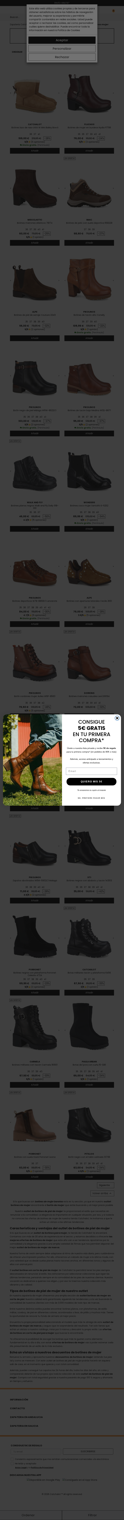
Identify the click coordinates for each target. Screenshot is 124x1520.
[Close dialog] (117, 718)
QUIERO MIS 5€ (91, 781)
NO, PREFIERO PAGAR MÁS (91, 798)
